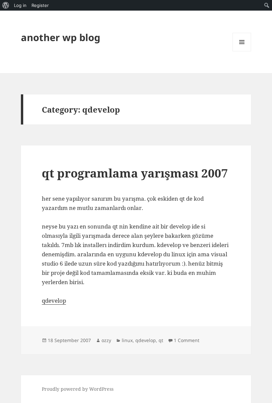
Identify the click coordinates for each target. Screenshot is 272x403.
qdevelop (54, 300)
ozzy (106, 340)
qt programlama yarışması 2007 (135, 173)
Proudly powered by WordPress (77, 389)
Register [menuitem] (40, 5)
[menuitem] (6, 5)
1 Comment (186, 340)
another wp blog (60, 37)
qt (161, 340)
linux (127, 340)
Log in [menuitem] (20, 5)
